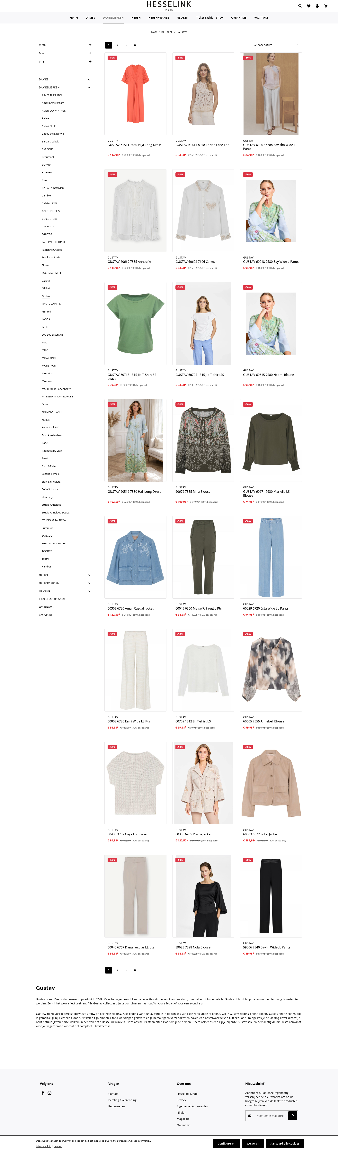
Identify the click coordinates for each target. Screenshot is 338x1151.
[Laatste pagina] (135, 45)
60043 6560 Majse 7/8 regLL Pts (198, 608)
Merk (42, 45)
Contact (113, 1094)
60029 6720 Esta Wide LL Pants (266, 608)
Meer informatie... (141, 1140)
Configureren (226, 1143)
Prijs (42, 61)
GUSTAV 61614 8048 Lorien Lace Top (202, 145)
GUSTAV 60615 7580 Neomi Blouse (268, 375)
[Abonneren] (292, 1115)
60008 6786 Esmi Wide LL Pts (129, 721)
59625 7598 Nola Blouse (192, 947)
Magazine (183, 1119)
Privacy (181, 1100)
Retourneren (116, 1106)
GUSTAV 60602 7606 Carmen (196, 262)
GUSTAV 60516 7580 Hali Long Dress (134, 492)
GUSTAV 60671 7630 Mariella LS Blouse (266, 493)
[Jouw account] (317, 6)
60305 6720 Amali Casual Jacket (131, 608)
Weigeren (253, 1143)
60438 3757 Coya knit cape (127, 834)
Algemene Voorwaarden (192, 1106)
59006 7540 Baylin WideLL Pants (266, 947)
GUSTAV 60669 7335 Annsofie (129, 262)
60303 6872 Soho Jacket (260, 834)
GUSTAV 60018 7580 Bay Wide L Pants (271, 262)
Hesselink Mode (187, 1094)
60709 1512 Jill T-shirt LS (193, 721)
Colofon (58, 1146)
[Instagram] (49, 1094)
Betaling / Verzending (122, 1100)
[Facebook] (43, 1094)
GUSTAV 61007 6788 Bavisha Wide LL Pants (270, 147)
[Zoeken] (300, 6)
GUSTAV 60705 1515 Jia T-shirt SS (199, 375)
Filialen (181, 1112)
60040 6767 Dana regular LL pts (131, 947)
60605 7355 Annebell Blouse (263, 721)
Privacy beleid (43, 1146)
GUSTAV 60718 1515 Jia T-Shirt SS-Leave (132, 377)
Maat (42, 53)
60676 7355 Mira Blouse (192, 492)
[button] (89, 79)
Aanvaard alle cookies (285, 1143)
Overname (184, 1125)
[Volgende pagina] (126, 45)
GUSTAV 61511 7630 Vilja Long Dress (135, 145)
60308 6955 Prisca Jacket (193, 834)
